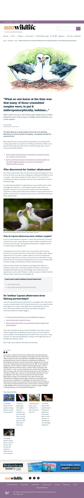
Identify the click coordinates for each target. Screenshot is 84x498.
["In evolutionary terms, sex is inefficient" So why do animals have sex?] (34, 397)
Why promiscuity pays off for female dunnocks (21, 287)
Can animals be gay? (13, 284)
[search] (78, 28)
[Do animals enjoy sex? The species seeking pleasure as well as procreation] (9, 397)
